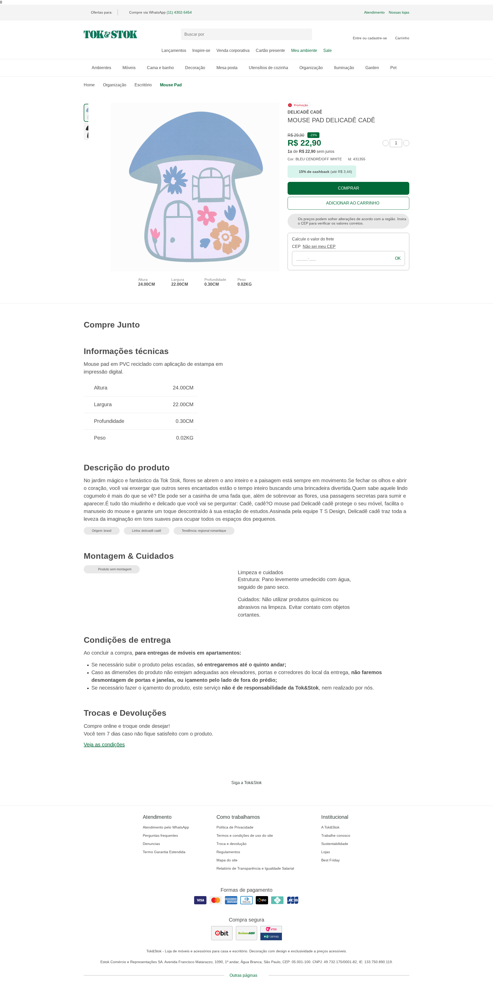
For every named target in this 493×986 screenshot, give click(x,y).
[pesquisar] (306, 34)
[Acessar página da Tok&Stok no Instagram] (239, 793)
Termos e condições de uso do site (244, 835)
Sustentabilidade (334, 844)
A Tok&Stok (330, 827)
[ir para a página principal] (110, 34)
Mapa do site (227, 860)
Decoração (195, 68)
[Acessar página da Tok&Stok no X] (268, 793)
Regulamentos (228, 852)
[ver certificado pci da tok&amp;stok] (271, 933)
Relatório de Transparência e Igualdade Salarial (255, 868)
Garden (372, 68)
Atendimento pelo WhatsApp (166, 827)
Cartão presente (270, 50)
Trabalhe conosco (335, 835)
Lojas (325, 852)
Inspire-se (201, 50)
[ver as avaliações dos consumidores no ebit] (222, 933)
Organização (311, 68)
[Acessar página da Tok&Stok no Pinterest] (254, 793)
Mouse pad (171, 85)
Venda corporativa (233, 50)
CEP (296, 246)
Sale (327, 50)
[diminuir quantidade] (386, 143)
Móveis (129, 68)
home (89, 85)
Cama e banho (160, 68)
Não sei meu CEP (319, 246)
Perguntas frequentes (160, 835)
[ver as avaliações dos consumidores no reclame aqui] (246, 933)
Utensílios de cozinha (268, 68)
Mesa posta (227, 68)
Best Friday (330, 860)
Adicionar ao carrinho (352, 203)
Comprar (348, 188)
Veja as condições (104, 744)
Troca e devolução (231, 844)
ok (398, 258)
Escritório (143, 85)
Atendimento (374, 12)
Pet (393, 68)
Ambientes (101, 68)
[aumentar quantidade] (406, 143)
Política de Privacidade (234, 827)
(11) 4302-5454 (179, 12)
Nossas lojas (399, 12)
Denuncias (151, 844)
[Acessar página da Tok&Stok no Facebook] (225, 793)
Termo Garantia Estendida (164, 852)
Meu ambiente (304, 50)
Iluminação (344, 68)
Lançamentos (174, 50)
